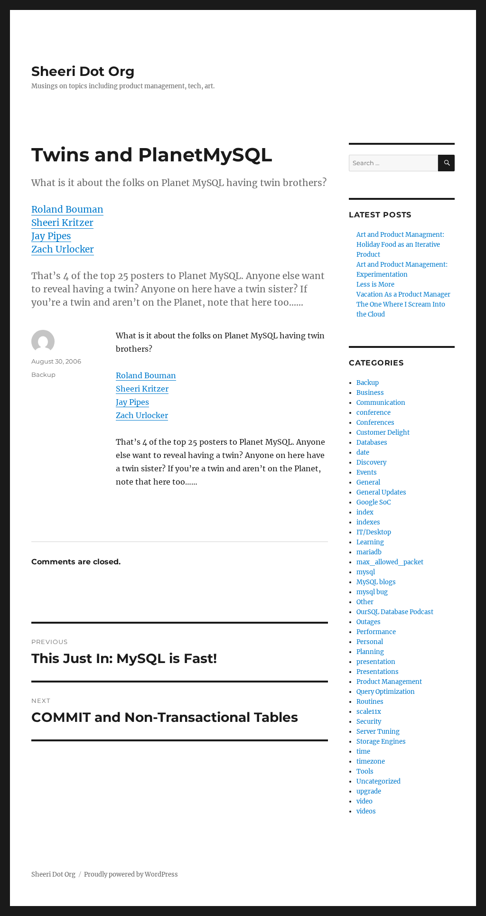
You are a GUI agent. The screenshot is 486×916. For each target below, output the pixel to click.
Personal (369, 642)
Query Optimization (385, 692)
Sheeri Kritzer (62, 222)
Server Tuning (378, 732)
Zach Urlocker (62, 249)
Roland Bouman (67, 209)
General (368, 482)
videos (366, 811)
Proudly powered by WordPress (131, 874)
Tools (365, 771)
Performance (376, 632)
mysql (365, 572)
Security (368, 722)
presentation (375, 662)
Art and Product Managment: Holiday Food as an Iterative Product (400, 245)
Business (370, 393)
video (364, 801)
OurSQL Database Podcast (394, 612)
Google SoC (373, 502)
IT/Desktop (373, 532)
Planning (370, 652)
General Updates (381, 492)
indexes (368, 522)
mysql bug (372, 592)
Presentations (377, 672)
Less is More (375, 284)
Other (365, 602)
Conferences (375, 423)
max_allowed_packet (389, 562)
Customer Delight (383, 433)
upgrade (368, 791)
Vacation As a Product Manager (403, 294)
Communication (380, 403)
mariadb (369, 552)
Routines (369, 702)
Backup (43, 374)
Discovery (371, 462)
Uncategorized (378, 781)
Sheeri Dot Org (83, 71)
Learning (370, 542)
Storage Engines (381, 742)
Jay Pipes (51, 236)
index (365, 512)
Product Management (389, 682)
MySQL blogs (376, 582)
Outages (368, 622)
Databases (371, 443)
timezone (370, 761)
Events (366, 472)
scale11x (368, 712)
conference (373, 413)
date (362, 453)
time (363, 752)
